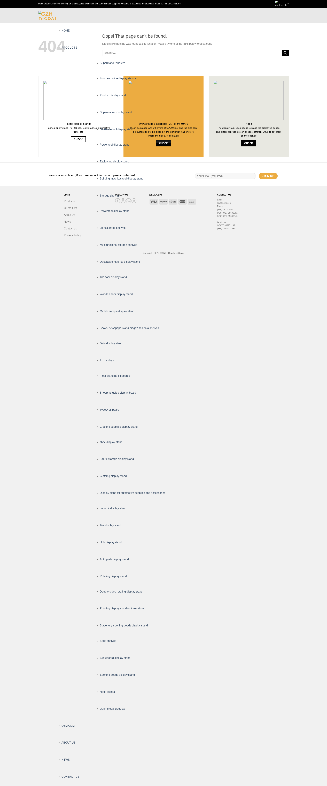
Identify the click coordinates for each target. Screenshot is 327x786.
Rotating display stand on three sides (122, 608)
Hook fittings (107, 691)
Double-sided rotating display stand (121, 591)
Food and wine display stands (118, 78)
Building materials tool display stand (121, 178)
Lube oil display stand (113, 508)
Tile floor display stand (113, 277)
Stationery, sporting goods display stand (124, 625)
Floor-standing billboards (115, 375)
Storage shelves (109, 195)
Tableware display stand (114, 161)
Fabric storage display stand (117, 459)
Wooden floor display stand (116, 294)
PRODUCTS (69, 47)
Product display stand (113, 95)
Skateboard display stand (115, 657)
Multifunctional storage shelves (118, 244)
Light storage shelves (113, 227)
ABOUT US (68, 742)
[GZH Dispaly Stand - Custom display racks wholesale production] (47, 15)
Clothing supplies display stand (119, 426)
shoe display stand (111, 442)
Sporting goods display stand (117, 674)
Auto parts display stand (114, 559)
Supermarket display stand (116, 112)
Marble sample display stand (117, 311)
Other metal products (112, 708)
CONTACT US (70, 776)
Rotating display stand (113, 576)
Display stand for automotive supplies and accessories (132, 492)
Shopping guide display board (118, 392)
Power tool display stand (114, 144)
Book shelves (108, 640)
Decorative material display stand (120, 261)
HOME (65, 30)
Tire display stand (110, 525)
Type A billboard (109, 409)
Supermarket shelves (112, 63)
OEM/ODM (68, 725)
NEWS (65, 759)
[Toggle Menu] (64, 15)
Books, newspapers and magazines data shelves (129, 328)
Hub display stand (111, 542)
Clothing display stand (113, 476)
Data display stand (111, 343)
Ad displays (107, 360)
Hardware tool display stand (117, 129)
